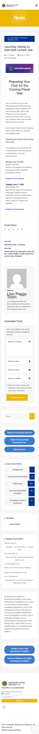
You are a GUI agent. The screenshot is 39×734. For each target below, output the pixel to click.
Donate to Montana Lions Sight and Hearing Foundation (19, 659)
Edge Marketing (15, 730)
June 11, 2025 (25, 55)
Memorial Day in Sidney (14, 243)
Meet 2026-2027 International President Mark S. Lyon (19, 558)
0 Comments (11, 58)
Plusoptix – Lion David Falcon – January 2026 (19, 548)
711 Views (10, 55)
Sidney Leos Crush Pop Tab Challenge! (17, 567)
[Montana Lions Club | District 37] (10, 6)
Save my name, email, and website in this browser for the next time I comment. (20, 388)
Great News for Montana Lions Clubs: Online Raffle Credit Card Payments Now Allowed (19, 252)
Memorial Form (19, 449)
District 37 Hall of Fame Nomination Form (19, 441)
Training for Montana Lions (18, 39)
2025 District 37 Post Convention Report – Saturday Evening (19, 581)
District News (22, 484)
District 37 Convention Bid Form (19, 433)
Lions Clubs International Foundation (20, 492)
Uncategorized (21, 470)
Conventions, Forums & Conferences (20, 501)
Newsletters (15, 38)
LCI (9, 38)
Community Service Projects (19, 477)
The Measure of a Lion (19, 572)
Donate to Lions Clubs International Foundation (19, 649)
